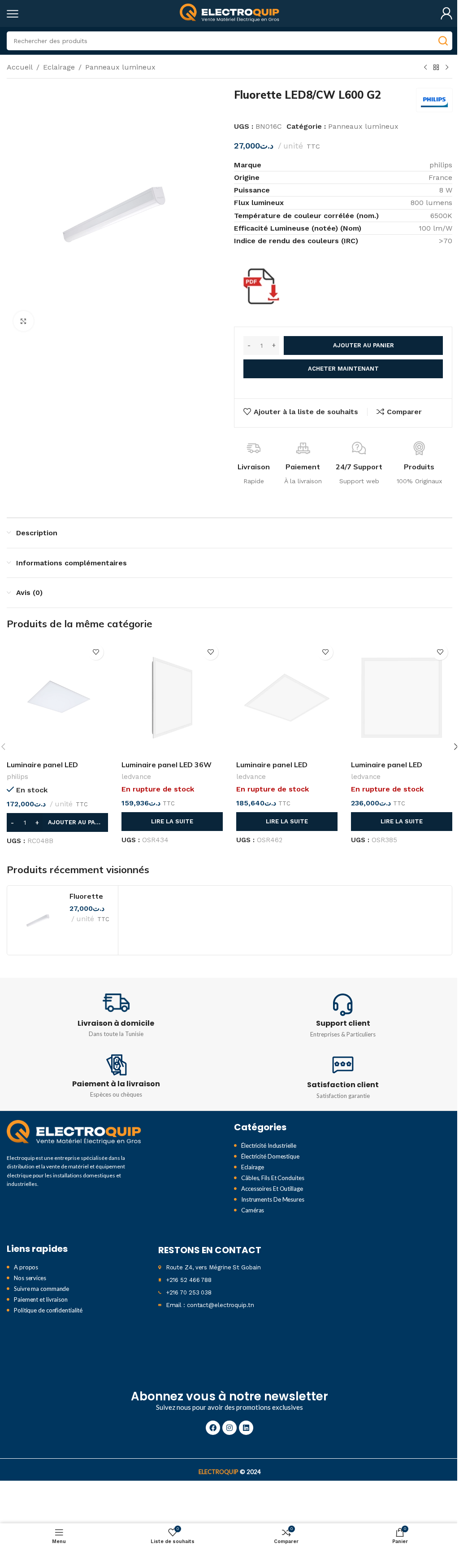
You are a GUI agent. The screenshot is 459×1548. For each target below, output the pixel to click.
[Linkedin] (246, 1428)
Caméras (252, 1210)
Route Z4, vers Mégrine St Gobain (213, 1267)
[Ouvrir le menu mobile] (12, 13)
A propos (26, 1267)
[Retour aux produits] (436, 67)
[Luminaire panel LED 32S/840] (57, 698)
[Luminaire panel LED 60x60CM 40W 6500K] (401, 698)
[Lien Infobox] (116, 1014)
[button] (57, 822)
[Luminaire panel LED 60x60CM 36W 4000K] (287, 698)
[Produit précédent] (425, 67)
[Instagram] (229, 1428)
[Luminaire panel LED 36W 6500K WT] (172, 698)
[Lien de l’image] (74, 1132)
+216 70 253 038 (189, 1292)
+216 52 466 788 (189, 1280)
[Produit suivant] (447, 67)
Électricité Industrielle (268, 1145)
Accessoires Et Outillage (272, 1188)
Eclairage (59, 67)
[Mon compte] (446, 13)
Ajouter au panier (363, 345)
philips (17, 777)
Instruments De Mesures (272, 1199)
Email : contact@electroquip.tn (210, 1305)
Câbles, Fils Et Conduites (272, 1177)
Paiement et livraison (41, 1299)
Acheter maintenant (343, 368)
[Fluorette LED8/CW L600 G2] (38, 920)
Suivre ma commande (41, 1288)
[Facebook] (213, 1428)
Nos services (30, 1277)
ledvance (136, 777)
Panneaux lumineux (120, 67)
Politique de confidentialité (48, 1310)
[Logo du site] (229, 13)
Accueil (20, 67)
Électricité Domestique (270, 1156)
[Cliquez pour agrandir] (23, 321)
